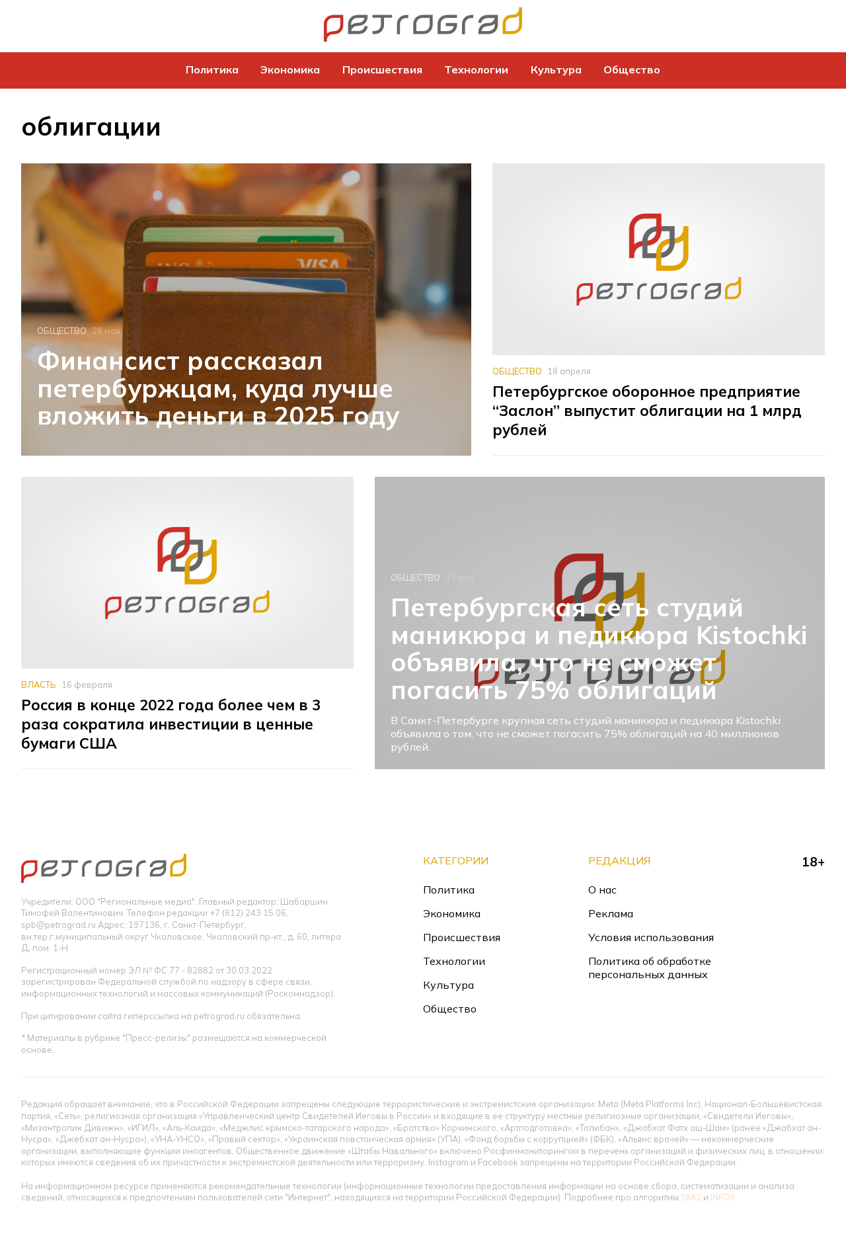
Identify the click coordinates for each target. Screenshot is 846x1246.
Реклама (610, 913)
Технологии (476, 69)
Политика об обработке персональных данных (649, 967)
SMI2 (691, 1197)
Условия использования (651, 937)
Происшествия (382, 69)
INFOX (723, 1197)
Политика (212, 69)
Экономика (290, 69)
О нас (602, 889)
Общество (631, 69)
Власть (38, 684)
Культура (556, 69)
